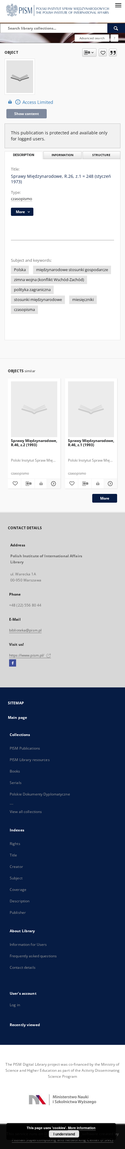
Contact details (22, 967)
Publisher (18, 912)
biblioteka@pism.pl (25, 630)
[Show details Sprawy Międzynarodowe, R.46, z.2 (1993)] (52, 484)
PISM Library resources (30, 759)
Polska (20, 269)
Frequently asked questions (33, 956)
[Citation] (113, 52)
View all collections (26, 811)
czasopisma (24, 309)
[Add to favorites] (103, 52)
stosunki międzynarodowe (38, 299)
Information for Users (28, 944)
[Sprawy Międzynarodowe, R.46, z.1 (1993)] (91, 409)
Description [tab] (23, 155)
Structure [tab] (101, 155)
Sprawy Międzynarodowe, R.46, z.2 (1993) (34, 442)
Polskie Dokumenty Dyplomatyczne (40, 794)
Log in (15, 1004)
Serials (16, 782)
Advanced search (92, 38)
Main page (17, 717)
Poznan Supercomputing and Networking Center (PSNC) (62, 1139)
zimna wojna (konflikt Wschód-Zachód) (49, 279)
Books (15, 771)
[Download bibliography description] (27, 484)
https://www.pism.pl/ (27, 655)
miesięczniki (83, 299)
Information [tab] (62, 155)
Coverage (18, 889)
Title (13, 855)
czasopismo (21, 198)
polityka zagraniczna (32, 289)
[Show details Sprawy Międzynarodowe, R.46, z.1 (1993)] (109, 484)
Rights (15, 843)
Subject (16, 878)
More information (82, 1127)
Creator (16, 866)
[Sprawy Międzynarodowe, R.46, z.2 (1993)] (34, 409)
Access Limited (37, 102)
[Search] (116, 28)
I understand (64, 1134)
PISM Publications (25, 748)
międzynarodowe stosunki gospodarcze (72, 269)
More (104, 498)
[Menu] (118, 5)
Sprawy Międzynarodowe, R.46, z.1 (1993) (91, 442)
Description (19, 901)
